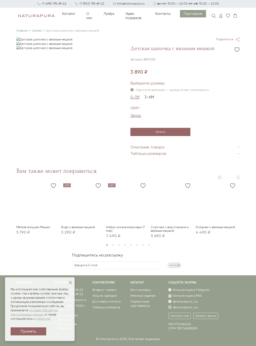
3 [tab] (119, 245)
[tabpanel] (71, 39)
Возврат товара (104, 290)
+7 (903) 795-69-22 (91, 3)
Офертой (43, 319)
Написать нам (179, 315)
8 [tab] (149, 245)
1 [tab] (107, 245)
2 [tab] (113, 245)
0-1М (135, 97)
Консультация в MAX (187, 296)
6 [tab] (137, 245)
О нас (89, 16)
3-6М (149, 97)
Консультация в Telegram (191, 290)
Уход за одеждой (104, 296)
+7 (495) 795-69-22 (53, 3)
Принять (28, 331)
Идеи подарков (133, 16)
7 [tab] (143, 245)
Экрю (135, 115)
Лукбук (109, 14)
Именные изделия (142, 296)
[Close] (70, 282)
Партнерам (193, 14)
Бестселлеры (140, 290)
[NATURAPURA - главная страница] (36, 16)
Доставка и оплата (106, 301)
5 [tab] (131, 245)
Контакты (162, 14)
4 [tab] (125, 245)
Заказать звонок (206, 315)
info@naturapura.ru (131, 3)
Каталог (68, 14)
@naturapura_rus (185, 301)
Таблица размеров (106, 307)
